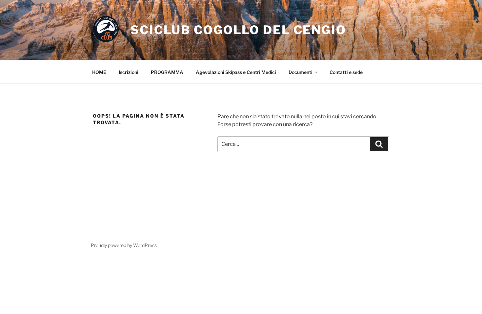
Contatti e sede (346, 72)
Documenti (300, 72)
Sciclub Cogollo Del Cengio (238, 30)
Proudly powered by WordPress (124, 245)
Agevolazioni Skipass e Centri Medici (236, 72)
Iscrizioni (128, 72)
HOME (99, 72)
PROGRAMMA (167, 72)
